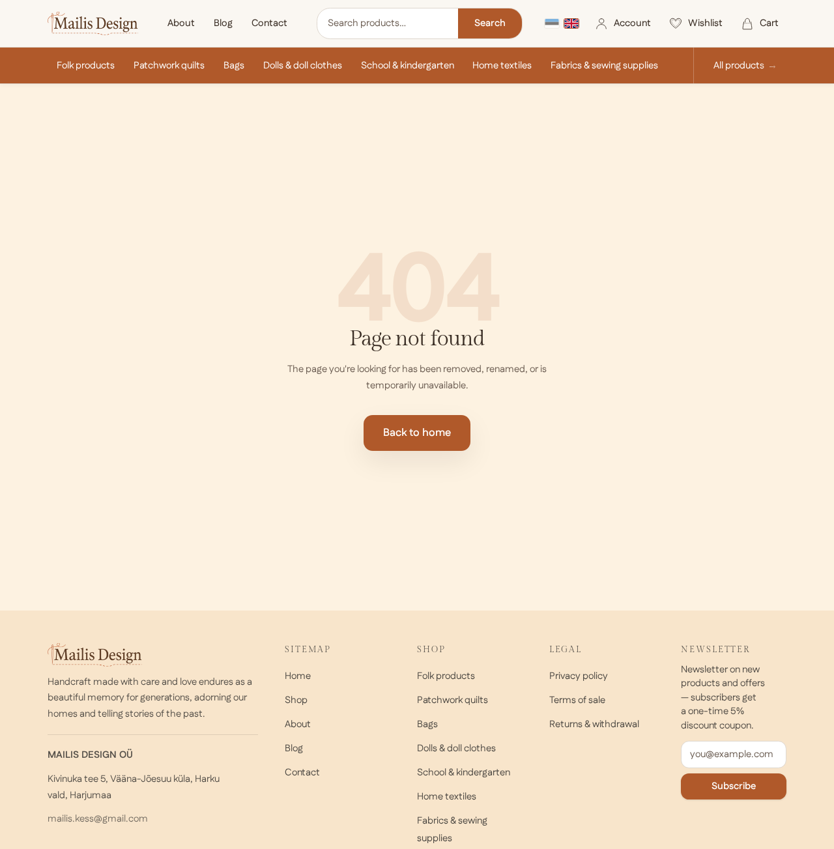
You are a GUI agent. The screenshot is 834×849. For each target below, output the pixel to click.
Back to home (417, 432)
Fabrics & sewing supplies (604, 65)
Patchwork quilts (169, 65)
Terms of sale (577, 700)
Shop (296, 700)
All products (738, 65)
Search (490, 23)
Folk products (86, 65)
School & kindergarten (407, 65)
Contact (269, 23)
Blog (223, 23)
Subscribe (734, 786)
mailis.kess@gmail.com (98, 819)
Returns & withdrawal (594, 724)
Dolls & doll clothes (302, 65)
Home (298, 676)
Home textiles (502, 65)
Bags (233, 65)
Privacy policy (578, 676)
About (181, 23)
